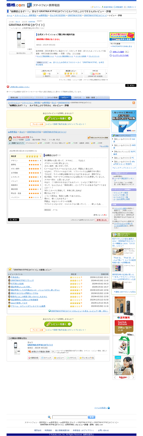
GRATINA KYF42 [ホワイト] (54, 132)
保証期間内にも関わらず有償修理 (24, 300)
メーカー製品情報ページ (64, 56)
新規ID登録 (108, 7)
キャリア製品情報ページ (45, 56)
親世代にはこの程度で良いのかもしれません (29, 296)
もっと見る (105, 146)
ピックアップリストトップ (125, 168)
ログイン (97, 7)
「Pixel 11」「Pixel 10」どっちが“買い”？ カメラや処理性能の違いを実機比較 (124, 260)
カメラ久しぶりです (21, 137)
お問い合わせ (103, 430)
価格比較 (34, 358)
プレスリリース (94, 56)
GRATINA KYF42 (64, 102)
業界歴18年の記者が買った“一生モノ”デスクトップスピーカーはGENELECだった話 (123, 276)
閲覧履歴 (119, 7)
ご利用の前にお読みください (20, 87)
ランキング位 (88, 358)
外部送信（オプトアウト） (84, 430)
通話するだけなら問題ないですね (24, 293)
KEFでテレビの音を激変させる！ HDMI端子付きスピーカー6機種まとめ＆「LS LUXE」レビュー (124, 242)
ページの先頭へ (100, 408)
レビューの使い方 (121, 195)
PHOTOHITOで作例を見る (122, 46)
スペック (47, 358)
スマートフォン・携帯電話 (31, 102)
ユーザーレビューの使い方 (123, 223)
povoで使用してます (19, 303)
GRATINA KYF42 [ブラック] (22, 280)
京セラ (18, 22)
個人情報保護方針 (62, 430)
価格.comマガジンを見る (125, 292)
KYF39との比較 (17, 284)
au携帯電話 (46, 102)
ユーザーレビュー (14, 102)
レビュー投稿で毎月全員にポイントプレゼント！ (66, 124)
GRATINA (31, 22)
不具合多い (15, 277)
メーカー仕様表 (81, 56)
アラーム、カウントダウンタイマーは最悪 (28, 306)
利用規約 (48, 430)
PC (133, 158)
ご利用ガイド (131, 7)
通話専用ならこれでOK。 (21, 287)
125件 (27, 140)
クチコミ (73, 358)
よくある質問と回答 (122, 199)
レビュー (60, 358)
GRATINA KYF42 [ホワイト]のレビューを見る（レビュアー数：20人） (80, 311)
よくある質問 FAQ (120, 226)
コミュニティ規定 (121, 193)
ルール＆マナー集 (121, 197)
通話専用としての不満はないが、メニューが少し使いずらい (35, 290)
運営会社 (37, 430)
